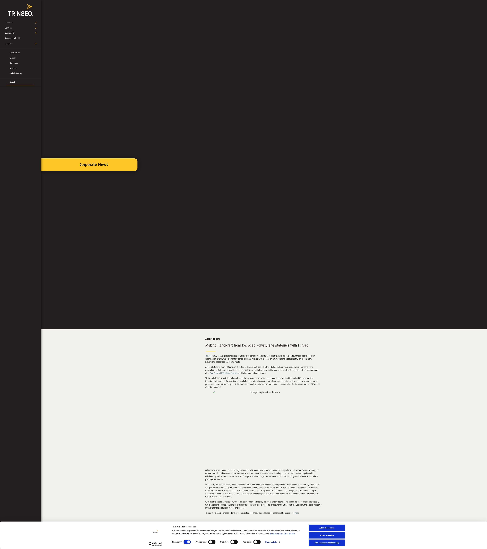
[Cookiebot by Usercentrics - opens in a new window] (155, 544)
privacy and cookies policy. (282, 534)
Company (8, 43)
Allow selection (327, 535)
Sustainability (10, 33)
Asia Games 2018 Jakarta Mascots (224, 373)
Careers (13, 58)
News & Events (15, 53)
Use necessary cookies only (327, 543)
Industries (9, 23)
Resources (14, 63)
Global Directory (16, 73)
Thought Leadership (13, 38)
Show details (271, 542)
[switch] (211, 542)
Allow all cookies (326, 528)
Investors (13, 68)
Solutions (8, 28)
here (297, 513)
